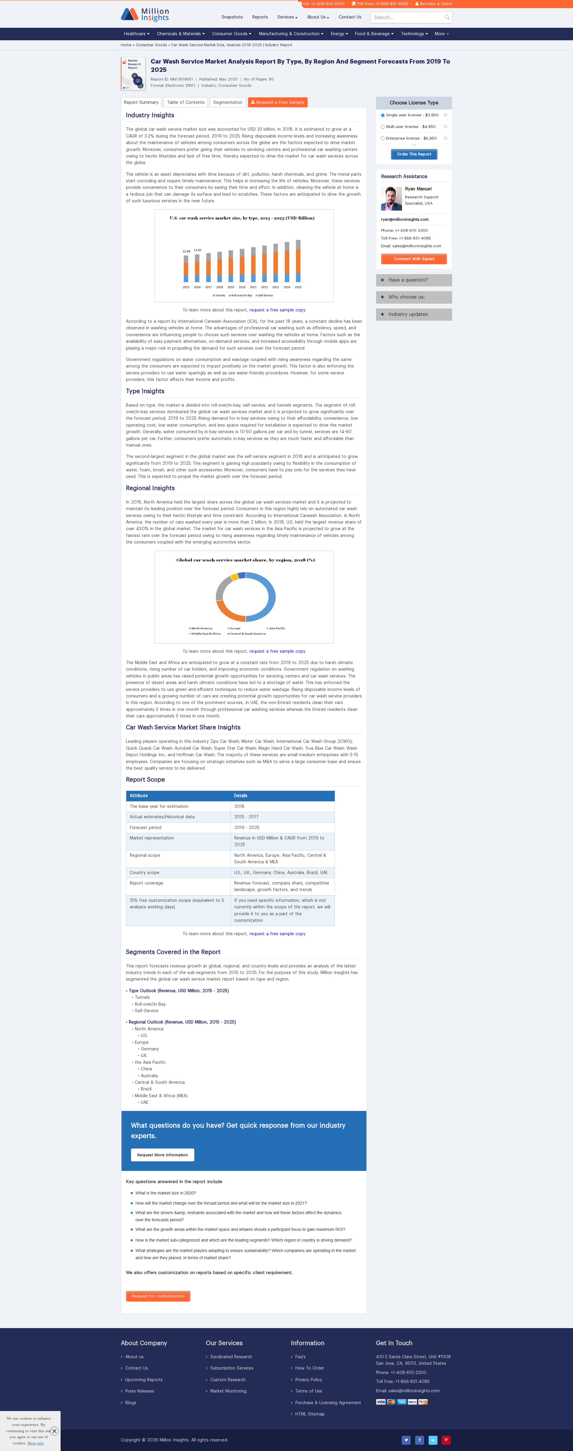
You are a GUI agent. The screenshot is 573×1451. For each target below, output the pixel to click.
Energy (338, 34)
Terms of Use (308, 1391)
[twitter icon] (406, 1440)
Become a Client (436, 4)
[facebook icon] (419, 1440)
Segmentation (227, 102)
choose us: (407, 297)
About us (134, 1357)
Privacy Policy (308, 1380)
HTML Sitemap (309, 1414)
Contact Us (350, 17)
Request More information (162, 1155)
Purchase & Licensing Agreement (327, 1403)
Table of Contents (186, 102)
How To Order (309, 1368)
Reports (262, 17)
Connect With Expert (414, 259)
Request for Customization (158, 1296)
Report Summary (141, 102)
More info (35, 1443)
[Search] (447, 18)
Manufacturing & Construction (290, 34)
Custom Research (227, 1380)
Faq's (300, 1357)
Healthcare (135, 34)
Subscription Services (231, 1368)
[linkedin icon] (433, 1440)
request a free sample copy (277, 310)
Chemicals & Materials (179, 34)
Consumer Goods (230, 34)
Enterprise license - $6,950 (411, 138)
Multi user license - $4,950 (411, 127)
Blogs (130, 1403)
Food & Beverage (373, 34)
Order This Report (414, 154)
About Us (316, 17)
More (440, 34)
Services (286, 17)
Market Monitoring (228, 1391)
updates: (409, 314)
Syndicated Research (230, 1357)
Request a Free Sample (279, 102)
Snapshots (232, 17)
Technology (413, 34)
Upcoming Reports (143, 1380)
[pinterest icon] (446, 1440)
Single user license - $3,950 (412, 115)
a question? (408, 280)
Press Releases (139, 1391)
